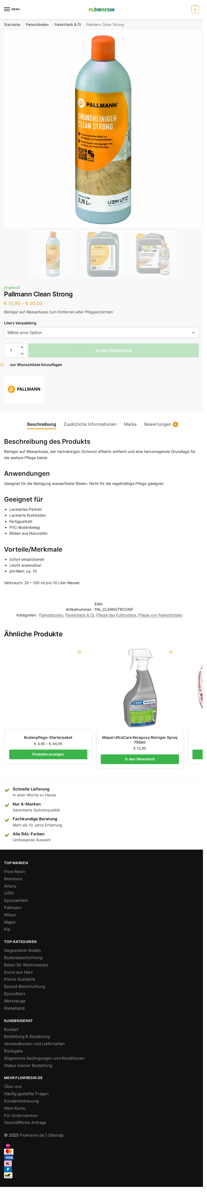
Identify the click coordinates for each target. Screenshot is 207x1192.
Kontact (11, 1029)
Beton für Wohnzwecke (26, 965)
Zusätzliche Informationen (90, 424)
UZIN (8, 893)
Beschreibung (41, 424)
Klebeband (14, 1008)
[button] (22, 347)
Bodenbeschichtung (23, 957)
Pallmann (13, 907)
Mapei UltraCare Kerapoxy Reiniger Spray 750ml (140, 739)
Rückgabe (13, 1051)
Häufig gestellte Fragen (26, 1093)
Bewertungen (160, 424)
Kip (7, 929)
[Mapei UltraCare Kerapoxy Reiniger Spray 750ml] (140, 687)
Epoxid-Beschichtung (24, 986)
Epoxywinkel (16, 900)
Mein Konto (15, 1108)
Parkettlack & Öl (67, 25)
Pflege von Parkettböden (160, 615)
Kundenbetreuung (21, 1101)
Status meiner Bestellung (28, 1065)
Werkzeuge (15, 1001)
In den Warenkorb (113, 350)
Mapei (10, 922)
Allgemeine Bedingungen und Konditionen (44, 1058)
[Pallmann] (24, 389)
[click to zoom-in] (103, 129)
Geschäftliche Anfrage (25, 1122)
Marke (130, 424)
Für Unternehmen (21, 1115)
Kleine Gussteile (19, 979)
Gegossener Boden (22, 950)
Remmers (13, 879)
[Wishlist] (79, 652)
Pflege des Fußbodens (116, 615)
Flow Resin (14, 871)
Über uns (13, 1086)
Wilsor (10, 915)
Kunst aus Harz (18, 972)
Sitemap (56, 1135)
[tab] (41, 424)
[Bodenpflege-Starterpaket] (48, 687)
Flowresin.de (32, 1135)
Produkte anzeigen (48, 754)
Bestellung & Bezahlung (27, 1036)
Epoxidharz (14, 993)
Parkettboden (37, 25)
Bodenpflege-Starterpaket (48, 737)
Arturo (10, 886)
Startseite (12, 25)
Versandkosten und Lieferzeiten (34, 1043)
